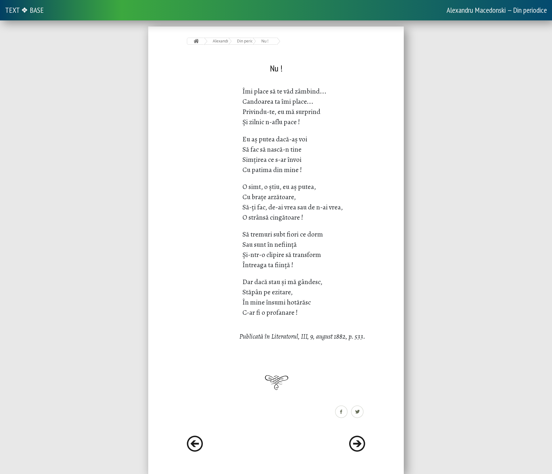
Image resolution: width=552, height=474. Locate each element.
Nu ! (264, 41)
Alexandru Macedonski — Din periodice (497, 10)
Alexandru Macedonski (220, 41)
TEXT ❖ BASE (24, 10)
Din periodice (245, 41)
